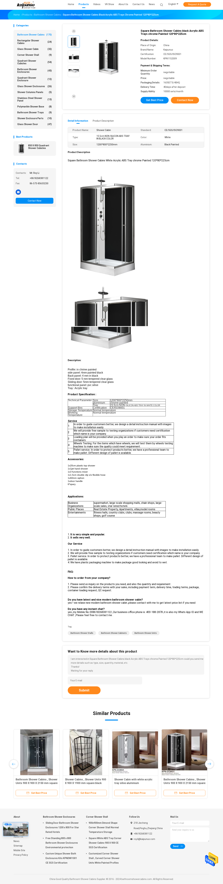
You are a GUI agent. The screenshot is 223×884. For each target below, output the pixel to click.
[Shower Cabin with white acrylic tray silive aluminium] (135, 752)
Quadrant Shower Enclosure (34, 79)
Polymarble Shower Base (34, 106)
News (16, 841)
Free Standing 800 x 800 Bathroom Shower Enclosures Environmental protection (62, 843)
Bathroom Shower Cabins (34, 34)
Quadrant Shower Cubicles (34, 62)
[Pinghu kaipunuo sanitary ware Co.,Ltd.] (26, 5)
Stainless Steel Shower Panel (34, 99)
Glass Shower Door (34, 124)
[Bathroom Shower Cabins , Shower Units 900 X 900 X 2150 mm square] (36, 752)
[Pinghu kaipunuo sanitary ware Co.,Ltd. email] (18, 192)
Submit (84, 690)
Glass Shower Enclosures (34, 86)
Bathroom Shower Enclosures (34, 70)
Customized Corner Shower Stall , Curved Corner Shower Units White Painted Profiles (104, 858)
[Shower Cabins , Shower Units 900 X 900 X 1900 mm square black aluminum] (86, 752)
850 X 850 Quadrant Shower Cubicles (38, 146)
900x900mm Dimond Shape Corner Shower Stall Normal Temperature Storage (104, 827)
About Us (18, 836)
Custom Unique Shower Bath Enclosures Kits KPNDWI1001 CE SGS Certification (61, 858)
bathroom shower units (146, 633)
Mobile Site (19, 850)
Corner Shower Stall (34, 55)
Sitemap (18, 845)
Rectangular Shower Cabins (34, 41)
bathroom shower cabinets (114, 633)
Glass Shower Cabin (34, 49)
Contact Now (34, 200)
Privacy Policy (21, 855)
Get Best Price (154, 100)
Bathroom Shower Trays (34, 112)
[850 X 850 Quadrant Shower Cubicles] (21, 148)
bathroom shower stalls (82, 633)
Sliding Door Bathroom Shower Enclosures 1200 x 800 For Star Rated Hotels (62, 827)
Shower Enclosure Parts (34, 118)
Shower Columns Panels (34, 92)
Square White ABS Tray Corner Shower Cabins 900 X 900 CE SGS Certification (105, 843)
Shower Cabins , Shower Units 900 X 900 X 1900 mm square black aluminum (85, 783)
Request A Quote (197, 4)
